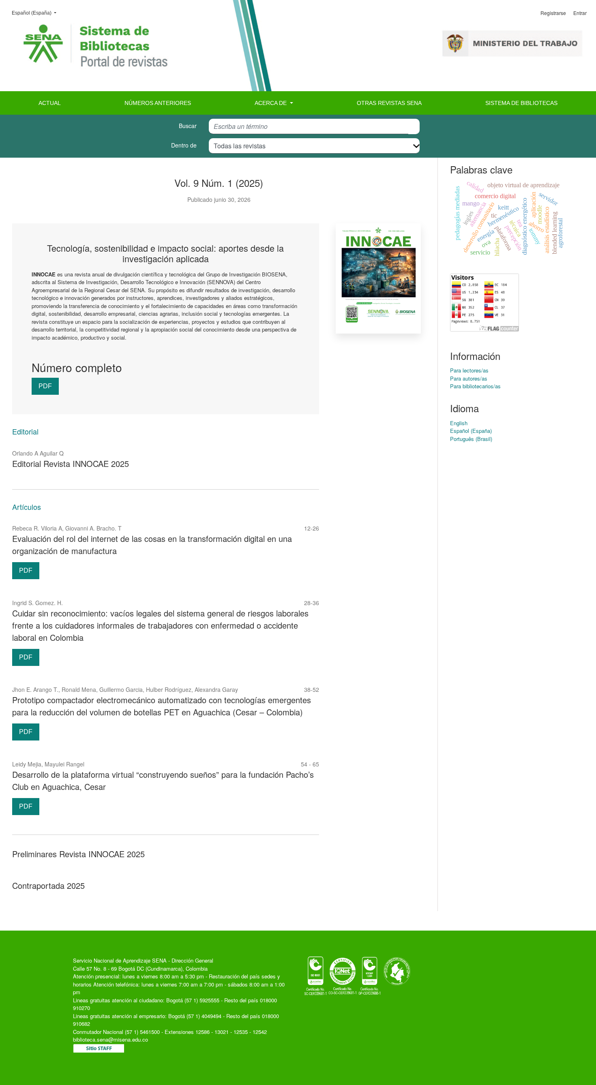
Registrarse (553, 12)
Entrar (580, 12)
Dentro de (184, 145)
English (458, 423)
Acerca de (271, 103)
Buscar (188, 126)
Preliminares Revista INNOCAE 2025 (78, 854)
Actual (50, 103)
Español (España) (36, 13)
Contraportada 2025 (48, 885)
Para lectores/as (469, 370)
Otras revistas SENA (389, 103)
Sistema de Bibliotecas (521, 103)
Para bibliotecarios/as (475, 386)
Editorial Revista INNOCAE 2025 (70, 463)
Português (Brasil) (471, 439)
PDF (45, 386)
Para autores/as (468, 378)
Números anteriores (157, 103)
